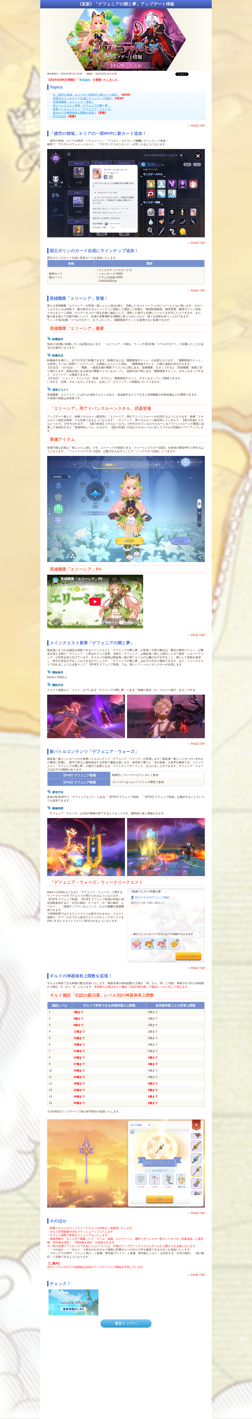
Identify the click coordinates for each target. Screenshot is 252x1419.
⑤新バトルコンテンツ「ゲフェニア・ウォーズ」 (83, 109)
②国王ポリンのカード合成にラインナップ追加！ (83, 98)
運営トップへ (126, 1323)
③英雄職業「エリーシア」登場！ (73, 101)
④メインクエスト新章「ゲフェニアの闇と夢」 (81, 105)
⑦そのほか (60, 116)
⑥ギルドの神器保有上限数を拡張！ (75, 112)
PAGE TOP (198, 125)
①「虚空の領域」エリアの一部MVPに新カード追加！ (86, 94)
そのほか (84, 79)
